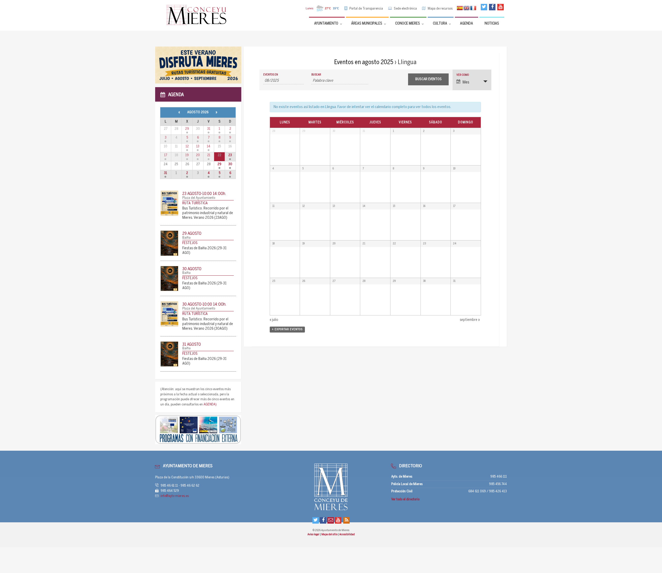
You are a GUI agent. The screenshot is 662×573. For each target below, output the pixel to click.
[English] (466, 8)
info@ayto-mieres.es (175, 496)
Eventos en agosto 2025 (363, 62)
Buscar (316, 74)
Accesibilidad (347, 534)
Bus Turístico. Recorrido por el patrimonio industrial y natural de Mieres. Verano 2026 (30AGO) (207, 324)
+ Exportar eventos (287, 329)
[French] (473, 8)
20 (198, 155)
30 (230, 164)
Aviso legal (313, 534)
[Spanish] (460, 8)
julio (274, 320)
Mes (466, 82)
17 (165, 155)
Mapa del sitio (329, 534)
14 (208, 146)
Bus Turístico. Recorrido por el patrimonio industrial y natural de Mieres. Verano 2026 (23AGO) (207, 213)
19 (187, 155)
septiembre (470, 320)
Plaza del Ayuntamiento (198, 198)
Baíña (186, 237)
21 (208, 155)
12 (187, 146)
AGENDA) (210, 404)
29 (187, 129)
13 (197, 146)
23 (230, 155)
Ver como (462, 75)
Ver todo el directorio (405, 499)
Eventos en (270, 74)
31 (208, 129)
